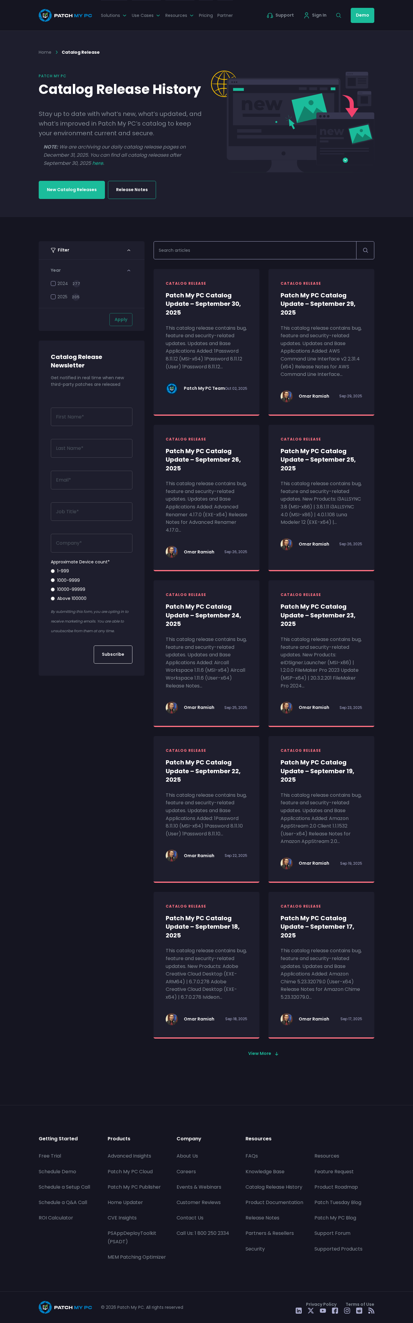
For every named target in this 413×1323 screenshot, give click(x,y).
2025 (62, 297)
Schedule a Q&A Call (63, 1202)
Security (255, 1248)
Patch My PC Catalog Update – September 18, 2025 (203, 927)
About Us (187, 1155)
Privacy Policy (321, 1304)
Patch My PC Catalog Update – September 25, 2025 (318, 459)
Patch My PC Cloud (130, 1171)
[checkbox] (91, 585)
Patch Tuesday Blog (337, 1202)
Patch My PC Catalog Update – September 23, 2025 (318, 615)
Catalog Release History (274, 1186)
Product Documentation (274, 1202)
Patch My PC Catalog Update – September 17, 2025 (317, 927)
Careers (186, 1171)
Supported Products (338, 1248)
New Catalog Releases (72, 190)
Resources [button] (176, 15)
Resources (326, 1155)
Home (45, 52)
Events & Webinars (199, 1186)
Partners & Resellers (270, 1233)
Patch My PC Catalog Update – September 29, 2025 (318, 304)
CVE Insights (122, 1217)
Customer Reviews (199, 1202)
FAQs (252, 1155)
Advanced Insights (129, 1155)
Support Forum (332, 1233)
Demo (362, 15)
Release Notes (132, 190)
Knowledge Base (265, 1171)
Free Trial (50, 1155)
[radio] (91, 571)
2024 (62, 283)
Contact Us (190, 1217)
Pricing (206, 15)
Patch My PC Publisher (134, 1186)
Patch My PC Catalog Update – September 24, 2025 (203, 615)
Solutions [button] (110, 15)
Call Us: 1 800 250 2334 (203, 1233)
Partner (225, 15)
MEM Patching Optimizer (137, 1256)
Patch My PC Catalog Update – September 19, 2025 (317, 771)
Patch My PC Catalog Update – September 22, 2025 (203, 771)
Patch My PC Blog (335, 1217)
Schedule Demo (57, 1171)
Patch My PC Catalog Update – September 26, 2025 (203, 459)
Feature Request (334, 1171)
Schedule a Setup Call (64, 1186)
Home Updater (125, 1202)
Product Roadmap (336, 1186)
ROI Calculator (56, 1217)
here (97, 163)
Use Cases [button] (143, 15)
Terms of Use (360, 1304)
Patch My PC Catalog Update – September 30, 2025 (203, 304)
